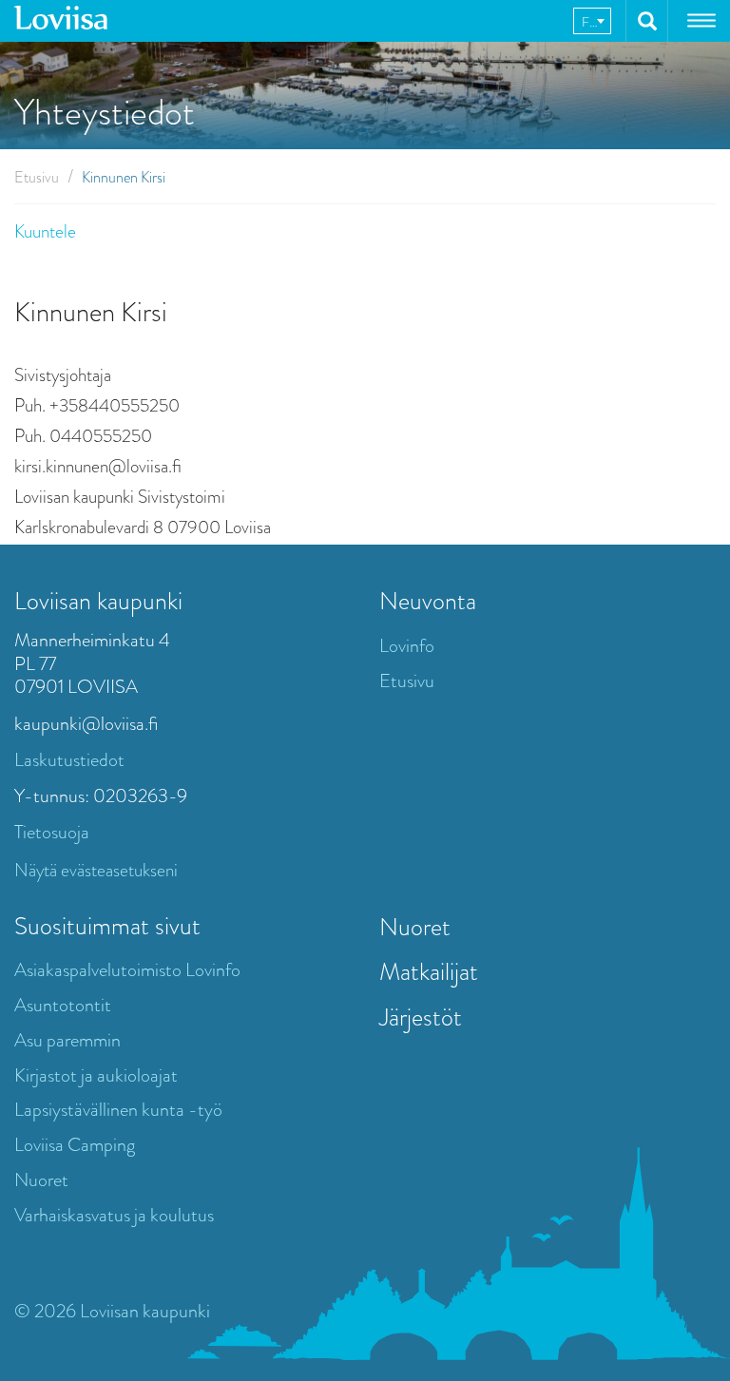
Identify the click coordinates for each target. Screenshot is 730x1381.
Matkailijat (428, 971)
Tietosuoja (51, 832)
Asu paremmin (67, 1040)
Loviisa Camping (74, 1145)
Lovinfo (406, 646)
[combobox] (592, 21)
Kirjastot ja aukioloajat (96, 1075)
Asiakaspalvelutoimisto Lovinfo (127, 970)
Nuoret (41, 1180)
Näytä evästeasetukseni (96, 870)
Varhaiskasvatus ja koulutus (114, 1215)
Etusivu (36, 177)
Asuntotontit (62, 1005)
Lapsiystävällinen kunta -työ (118, 1109)
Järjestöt (420, 1017)
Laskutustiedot (69, 760)
